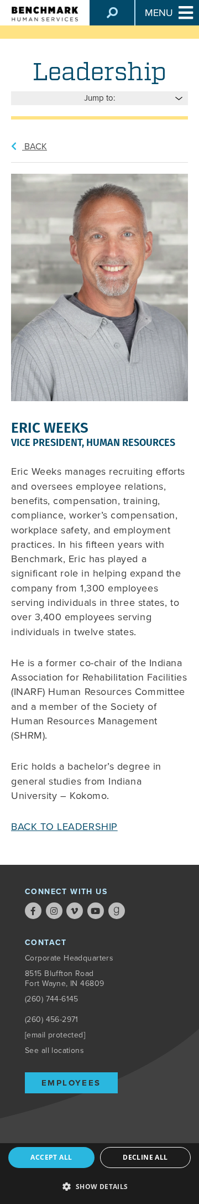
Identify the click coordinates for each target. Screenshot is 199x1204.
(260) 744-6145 (51, 999)
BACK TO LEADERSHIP (64, 827)
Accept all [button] (51, 1157)
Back (34, 146)
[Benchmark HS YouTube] (95, 910)
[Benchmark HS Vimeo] (74, 910)
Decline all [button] (145, 1157)
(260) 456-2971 (51, 1019)
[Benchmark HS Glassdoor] (116, 910)
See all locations (54, 1050)
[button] (99, 1185)
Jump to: (99, 98)
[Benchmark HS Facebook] (33, 910)
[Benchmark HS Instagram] (54, 910)
